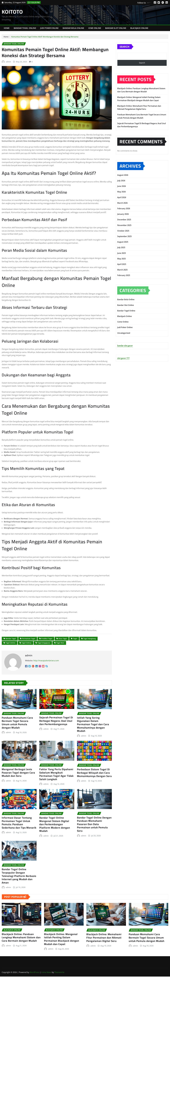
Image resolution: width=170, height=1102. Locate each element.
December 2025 (124, 219)
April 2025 (121, 264)
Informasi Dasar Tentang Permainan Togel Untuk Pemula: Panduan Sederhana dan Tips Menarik (19, 822)
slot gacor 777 (123, 358)
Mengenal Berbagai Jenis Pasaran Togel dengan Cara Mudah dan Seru (18, 772)
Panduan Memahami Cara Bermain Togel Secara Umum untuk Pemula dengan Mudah (17, 722)
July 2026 (121, 180)
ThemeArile (59, 972)
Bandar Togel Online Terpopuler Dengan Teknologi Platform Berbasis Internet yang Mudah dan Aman (19, 876)
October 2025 (123, 231)
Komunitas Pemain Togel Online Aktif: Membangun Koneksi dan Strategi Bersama (44, 36)
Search (124, 46)
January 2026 (123, 214)
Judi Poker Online (49, 28)
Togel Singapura (43, 643)
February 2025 (123, 275)
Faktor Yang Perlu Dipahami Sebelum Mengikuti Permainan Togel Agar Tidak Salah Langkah (56, 774)
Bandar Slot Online (115, 28)
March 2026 (122, 203)
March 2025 (122, 269)
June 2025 (121, 253)
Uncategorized (123, 333)
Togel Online (10, 643)
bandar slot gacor (125, 345)
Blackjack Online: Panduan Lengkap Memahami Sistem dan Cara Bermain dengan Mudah (21, 937)
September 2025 (124, 236)
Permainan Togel (28, 638)
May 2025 (121, 258)
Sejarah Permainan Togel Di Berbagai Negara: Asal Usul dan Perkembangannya (56, 720)
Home (7, 28)
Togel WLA (60, 643)
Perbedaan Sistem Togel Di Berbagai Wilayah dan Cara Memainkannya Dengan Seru (94, 772)
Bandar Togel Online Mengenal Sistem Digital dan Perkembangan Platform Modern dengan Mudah (54, 824)
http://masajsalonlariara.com (46, 660)
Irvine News (46, 972)
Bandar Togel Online (25, 28)
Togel (75, 638)
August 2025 (122, 242)
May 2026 (121, 191)
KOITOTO (12, 12)
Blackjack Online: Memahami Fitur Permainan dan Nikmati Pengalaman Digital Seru (103, 937)
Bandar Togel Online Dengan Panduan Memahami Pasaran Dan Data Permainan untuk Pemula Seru (94, 824)
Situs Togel (62, 638)
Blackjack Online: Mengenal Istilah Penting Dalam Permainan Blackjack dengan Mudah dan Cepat (61, 939)
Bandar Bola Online (73, 28)
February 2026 (123, 208)
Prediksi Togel (46, 638)
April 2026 (121, 197)
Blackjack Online (139, 28)
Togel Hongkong (89, 638)
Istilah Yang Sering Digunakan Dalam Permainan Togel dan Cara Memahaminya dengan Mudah (93, 724)
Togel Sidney (26, 643)
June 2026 (121, 186)
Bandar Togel (11, 638)
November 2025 (124, 225)
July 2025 (121, 247)
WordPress (34, 972)
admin (8, 61)
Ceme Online (94, 28)
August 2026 (122, 175)
